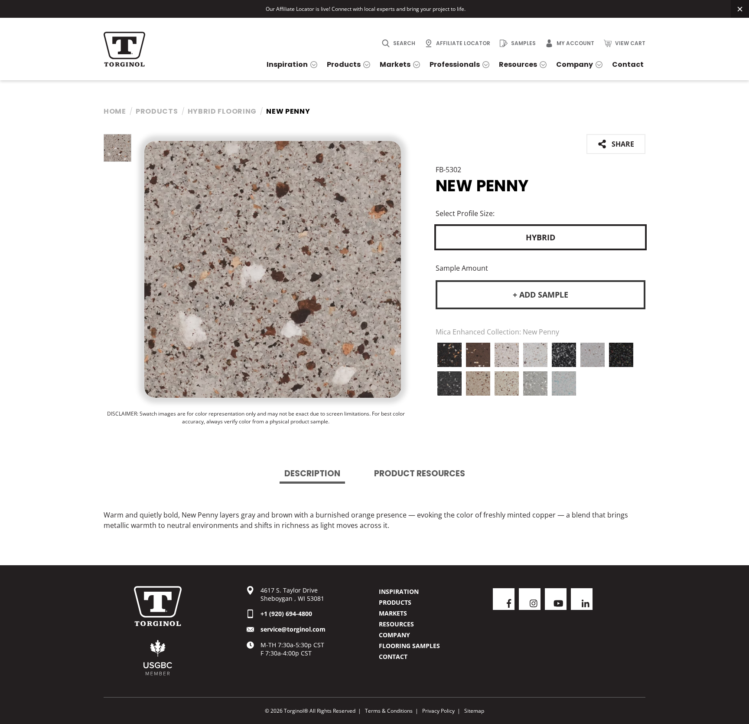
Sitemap (474, 710)
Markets (393, 613)
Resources (396, 624)
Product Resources (419, 473)
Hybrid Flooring (222, 111)
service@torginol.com (293, 629)
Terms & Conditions (389, 710)
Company (394, 635)
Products (157, 111)
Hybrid (540, 237)
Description (312, 473)
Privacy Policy (438, 710)
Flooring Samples (409, 646)
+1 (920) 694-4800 (286, 613)
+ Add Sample (540, 294)
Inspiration (399, 591)
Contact (393, 656)
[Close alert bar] (740, 9)
